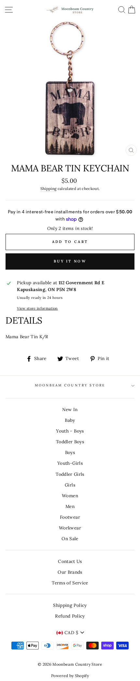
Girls (70, 485)
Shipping (48, 188)
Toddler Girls (70, 474)
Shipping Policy (70, 605)
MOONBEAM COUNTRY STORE (70, 385)
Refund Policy (70, 616)
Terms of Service (70, 583)
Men (70, 506)
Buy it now (70, 261)
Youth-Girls (70, 463)
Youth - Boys (70, 431)
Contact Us (70, 561)
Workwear (70, 528)
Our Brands (70, 572)
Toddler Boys (70, 442)
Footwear (70, 517)
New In (69, 409)
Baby (70, 420)
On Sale (70, 538)
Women (70, 496)
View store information (37, 308)
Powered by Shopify (70, 675)
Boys (70, 452)
